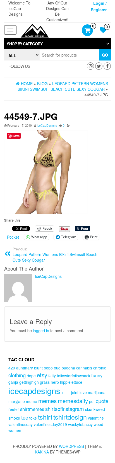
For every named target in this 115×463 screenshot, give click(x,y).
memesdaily (73, 400)
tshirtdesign (70, 417)
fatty (52, 375)
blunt (38, 368)
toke (33, 418)
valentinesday (20, 424)
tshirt (45, 417)
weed (98, 424)
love (83, 392)
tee (24, 417)
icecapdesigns (34, 390)
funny (96, 375)
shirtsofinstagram (64, 408)
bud (57, 368)
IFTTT (65, 393)
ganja (13, 382)
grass (45, 382)
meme (31, 401)
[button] (57, 43)
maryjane (16, 401)
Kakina (42, 452)
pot (92, 401)
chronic (99, 368)
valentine (96, 418)
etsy (42, 375)
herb (55, 382)
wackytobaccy (80, 424)
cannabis (84, 368)
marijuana (97, 392)
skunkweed (95, 409)
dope (31, 375)
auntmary (24, 368)
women (14, 430)
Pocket (13, 237)
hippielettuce (71, 382)
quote (102, 400)
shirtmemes (32, 409)
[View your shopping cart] (87, 31)
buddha (68, 368)
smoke (14, 418)
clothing (17, 375)
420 (11, 368)
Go (105, 55)
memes (47, 400)
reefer (13, 409)
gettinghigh (29, 382)
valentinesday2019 (50, 424)
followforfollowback (73, 375)
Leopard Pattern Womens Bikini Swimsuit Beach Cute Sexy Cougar (55, 254)
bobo (48, 368)
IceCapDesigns (47, 125)
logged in (41, 330)
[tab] (57, 43)
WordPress (71, 446)
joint (74, 392)
